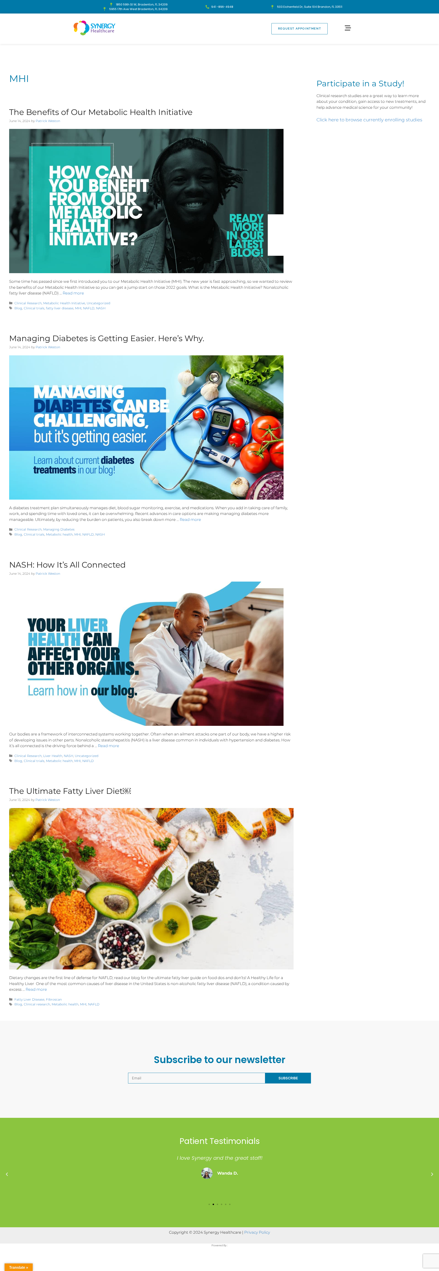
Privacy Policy (257, 1232)
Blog (18, 308)
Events (120, 51)
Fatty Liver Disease (29, 999)
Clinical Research (28, 303)
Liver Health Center (297, 51)
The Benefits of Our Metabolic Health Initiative (101, 112)
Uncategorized (98, 303)
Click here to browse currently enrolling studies (369, 119)
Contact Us (180, 51)
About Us (95, 51)
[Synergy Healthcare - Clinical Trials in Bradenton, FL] (94, 27)
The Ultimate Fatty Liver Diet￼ (70, 791)
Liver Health (52, 756)
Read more (73, 293)
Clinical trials (34, 308)
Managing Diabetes (59, 529)
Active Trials (258, 51)
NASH (100, 308)
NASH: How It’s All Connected (67, 565)
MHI (78, 308)
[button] (7, 1174)
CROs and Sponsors (218, 51)
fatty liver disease (59, 308)
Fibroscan (54, 999)
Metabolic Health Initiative (64, 303)
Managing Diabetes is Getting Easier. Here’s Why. (106, 338)
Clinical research (37, 1004)
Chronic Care (148, 51)
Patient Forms (338, 51)
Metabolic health (59, 534)
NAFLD (88, 308)
